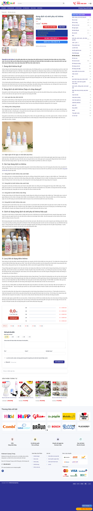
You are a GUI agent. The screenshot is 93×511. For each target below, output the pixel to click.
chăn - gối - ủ (75, 42)
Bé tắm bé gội (36, 456)
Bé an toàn (33, 8)
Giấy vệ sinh (75, 74)
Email (26, 351)
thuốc (73, 110)
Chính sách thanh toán (53, 461)
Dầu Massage (75, 53)
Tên (5, 351)
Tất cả (5, 325)
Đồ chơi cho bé (11, 8)
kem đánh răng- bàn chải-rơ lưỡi (79, 79)
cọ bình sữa (75, 47)
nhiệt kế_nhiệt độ (76, 102)
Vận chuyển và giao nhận (53, 459)
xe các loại (74, 115)
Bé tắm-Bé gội (26, 8)
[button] (90, 3)
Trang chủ (4, 12)
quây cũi (74, 105)
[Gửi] (63, 3)
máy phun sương (76, 97)
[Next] (31, 30)
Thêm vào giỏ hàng (50, 27)
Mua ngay (62, 27)
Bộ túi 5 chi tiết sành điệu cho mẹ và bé (59, 397)
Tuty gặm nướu (76, 113)
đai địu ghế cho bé (76, 50)
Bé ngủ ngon (75, 27)
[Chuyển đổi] (90, 20)
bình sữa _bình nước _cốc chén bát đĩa (79, 39)
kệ (72, 76)
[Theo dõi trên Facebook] (3, 471)
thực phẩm (74, 108)
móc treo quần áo (76, 100)
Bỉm (73, 35)
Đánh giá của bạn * (8, 334)
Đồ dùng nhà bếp (76, 68)
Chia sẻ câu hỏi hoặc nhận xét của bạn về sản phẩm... (16, 340)
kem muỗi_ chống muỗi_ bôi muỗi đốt (80, 86)
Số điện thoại (49, 351)
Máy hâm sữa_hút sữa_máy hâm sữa (80, 91)
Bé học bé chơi (75, 25)
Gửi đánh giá (13, 318)
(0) (12, 325)
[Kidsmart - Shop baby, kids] (8, 3)
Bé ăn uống (39, 8)
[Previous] (4, 30)
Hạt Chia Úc (38, 397)
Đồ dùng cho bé (76, 66)
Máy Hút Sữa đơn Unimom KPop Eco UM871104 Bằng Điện (9, 397)
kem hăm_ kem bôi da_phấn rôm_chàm (79, 82)
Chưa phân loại (76, 45)
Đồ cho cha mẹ (11, 12)
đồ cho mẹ (74, 58)
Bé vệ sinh (4, 8)
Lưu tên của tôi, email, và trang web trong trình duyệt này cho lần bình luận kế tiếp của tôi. (27, 358)
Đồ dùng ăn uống (76, 63)
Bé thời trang (18, 8)
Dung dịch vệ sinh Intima (8, 59)
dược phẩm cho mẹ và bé (78, 71)
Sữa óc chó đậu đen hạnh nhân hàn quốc (26, 397)
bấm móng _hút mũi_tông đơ (79, 17)
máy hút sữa (75, 94)
